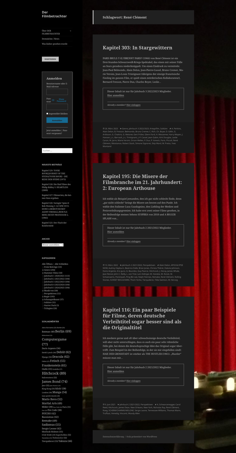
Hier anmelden (115, 95)
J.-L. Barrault (116, 137)
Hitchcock (54, 373)
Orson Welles (137, 140)
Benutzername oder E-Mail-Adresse (57, 85)
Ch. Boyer (160, 131)
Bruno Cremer (141, 131)
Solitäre (163, 128)
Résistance (116, 143)
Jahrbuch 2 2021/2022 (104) (57, 278)
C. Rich (152, 131)
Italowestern (49, 377)
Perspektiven (149, 265)
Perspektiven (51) (52, 293)
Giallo (47, 369)
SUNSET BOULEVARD (119, 280)
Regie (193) (49, 296)
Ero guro (121, 271)
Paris (66, 407)
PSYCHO (49, 413)
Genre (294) (49, 270)
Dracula (60, 356)
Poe (44, 410)
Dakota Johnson (171, 268)
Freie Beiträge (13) (53, 267)
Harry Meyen (175, 134)
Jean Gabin (153, 137)
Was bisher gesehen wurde (54, 43)
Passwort (48, 100)
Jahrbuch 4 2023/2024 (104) (57, 284)
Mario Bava (52, 399)
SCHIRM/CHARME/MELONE (121, 410)
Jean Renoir (108, 274)
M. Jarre (113, 140)
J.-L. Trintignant (130, 137)
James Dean (124, 407)
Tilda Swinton (161, 280)
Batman (48, 331)
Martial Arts (52, 403)
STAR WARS (48, 435)
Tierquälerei (50, 441)
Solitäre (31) (50, 302)
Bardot (61, 328)
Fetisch (57, 361)
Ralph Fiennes (144, 277)
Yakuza (65, 441)
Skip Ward (156, 143)
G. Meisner (128, 134)
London (47, 392)
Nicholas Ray (159, 407)
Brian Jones (144, 268)
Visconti (123, 413)
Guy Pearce (143, 271)
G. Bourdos (131, 271)
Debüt (64, 352)
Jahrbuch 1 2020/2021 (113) (57, 275)
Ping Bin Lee (131, 277)
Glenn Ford (150, 134)
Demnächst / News (50, 38)
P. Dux (147, 140)
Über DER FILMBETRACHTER (51, 32)
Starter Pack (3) (51, 305)
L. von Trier (131, 274)
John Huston (55, 386)
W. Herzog (173, 280)
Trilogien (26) (50, 308)
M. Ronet (165, 274)
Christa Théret (156, 268)
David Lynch (49, 352)
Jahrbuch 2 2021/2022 (132, 265)
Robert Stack (128, 143)
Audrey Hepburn (116, 268)
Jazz (45, 385)
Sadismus (51, 425)
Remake (49, 420)
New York (57, 407)
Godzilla (57, 369)
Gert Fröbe (139, 134)
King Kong (48, 388)
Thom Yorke (135, 280)
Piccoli (169, 140)
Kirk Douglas (165, 137)
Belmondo (129, 131)
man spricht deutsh (51, 396)
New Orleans (137, 407)
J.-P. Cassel (142, 137)
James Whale (173, 271)
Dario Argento (51, 348)
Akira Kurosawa (49, 328)
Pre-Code (55, 410)
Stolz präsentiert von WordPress (141, 436)
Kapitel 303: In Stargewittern (137, 47)
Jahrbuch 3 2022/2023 (139, 128)
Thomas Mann (173, 410)
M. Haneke (155, 274)
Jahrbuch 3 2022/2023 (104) (57, 281)
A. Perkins (176, 128)
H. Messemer (162, 134)
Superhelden (63, 435)
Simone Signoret (143, 143)
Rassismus (50, 417)
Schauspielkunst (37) (54, 299)
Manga (59, 392)
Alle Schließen (61, 264)
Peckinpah (120, 277)
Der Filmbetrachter (54, 14)
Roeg (105, 410)
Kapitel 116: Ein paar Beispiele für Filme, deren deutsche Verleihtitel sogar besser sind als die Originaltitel (142, 318)
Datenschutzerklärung (113, 436)
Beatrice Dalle (131, 268)
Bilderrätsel (47, 335)
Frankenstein (54, 365)
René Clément (167, 277)
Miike (47, 406)
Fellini (46, 361)
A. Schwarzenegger (166, 404)
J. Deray (162, 271)
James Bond (54, 381)
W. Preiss (166, 143)
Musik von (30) (51, 290)
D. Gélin (169, 131)
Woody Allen (134, 413)
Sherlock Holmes (52, 431)
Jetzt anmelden (53, 130)
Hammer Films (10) (53, 273)
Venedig (115, 413)
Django (47, 357)
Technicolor (60, 438)
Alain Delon (108, 131)
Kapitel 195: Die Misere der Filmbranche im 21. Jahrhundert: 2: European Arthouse (142, 182)
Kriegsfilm (154, 128)
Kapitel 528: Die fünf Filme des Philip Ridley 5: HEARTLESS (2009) (56, 187)
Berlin (63, 331)
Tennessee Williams (157, 410)
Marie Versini (124, 140)
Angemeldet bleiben (58, 113)
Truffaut (106, 413)
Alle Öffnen (47, 264)
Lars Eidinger (143, 274)
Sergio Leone (51, 428)
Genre (125, 128)
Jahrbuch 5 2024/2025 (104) (57, 287)
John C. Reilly (119, 274)
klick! (60, 388)
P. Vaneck (155, 140)
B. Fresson (119, 131)
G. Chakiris (117, 134)
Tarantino (47, 438)
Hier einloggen (133, 105)
